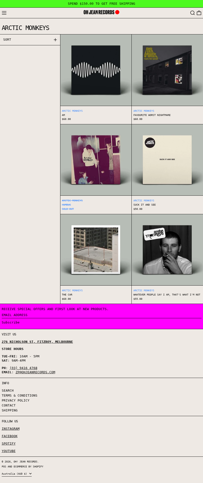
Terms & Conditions (19, 395)
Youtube (9, 451)
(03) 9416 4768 (23, 368)
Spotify (9, 443)
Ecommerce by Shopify (28, 466)
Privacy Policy (15, 400)
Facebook (10, 436)
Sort (7, 39)
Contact (9, 405)
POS (4, 466)
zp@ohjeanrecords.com (35, 372)
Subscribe (11, 322)
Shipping (10, 410)
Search (8, 390)
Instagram (11, 428)
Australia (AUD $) (15, 473)
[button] (192, 13)
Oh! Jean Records (25, 461)
